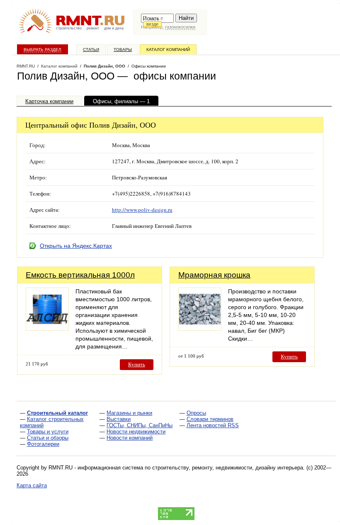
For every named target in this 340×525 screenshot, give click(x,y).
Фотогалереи (43, 444)
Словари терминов (210, 419)
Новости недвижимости (136, 431)
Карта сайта (32, 485)
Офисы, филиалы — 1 (121, 101)
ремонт (93, 28)
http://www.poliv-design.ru (142, 209)
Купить (136, 364)
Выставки (119, 419)
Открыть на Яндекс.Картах (76, 245)
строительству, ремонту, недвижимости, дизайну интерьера (227, 468)
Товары (123, 49)
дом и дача (114, 28)
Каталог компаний (168, 49)
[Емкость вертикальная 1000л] (47, 328)
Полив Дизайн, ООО (104, 66)
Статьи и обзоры (47, 438)
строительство (69, 28)
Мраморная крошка (214, 275)
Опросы (196, 413)
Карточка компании (49, 101)
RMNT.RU (26, 66)
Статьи (91, 49)
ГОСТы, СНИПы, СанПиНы (139, 425)
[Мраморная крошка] (200, 328)
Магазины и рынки (129, 413)
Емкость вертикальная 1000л (80, 275)
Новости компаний (130, 438)
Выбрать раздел (42, 49)
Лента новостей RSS (213, 425)
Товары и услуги (47, 431)
